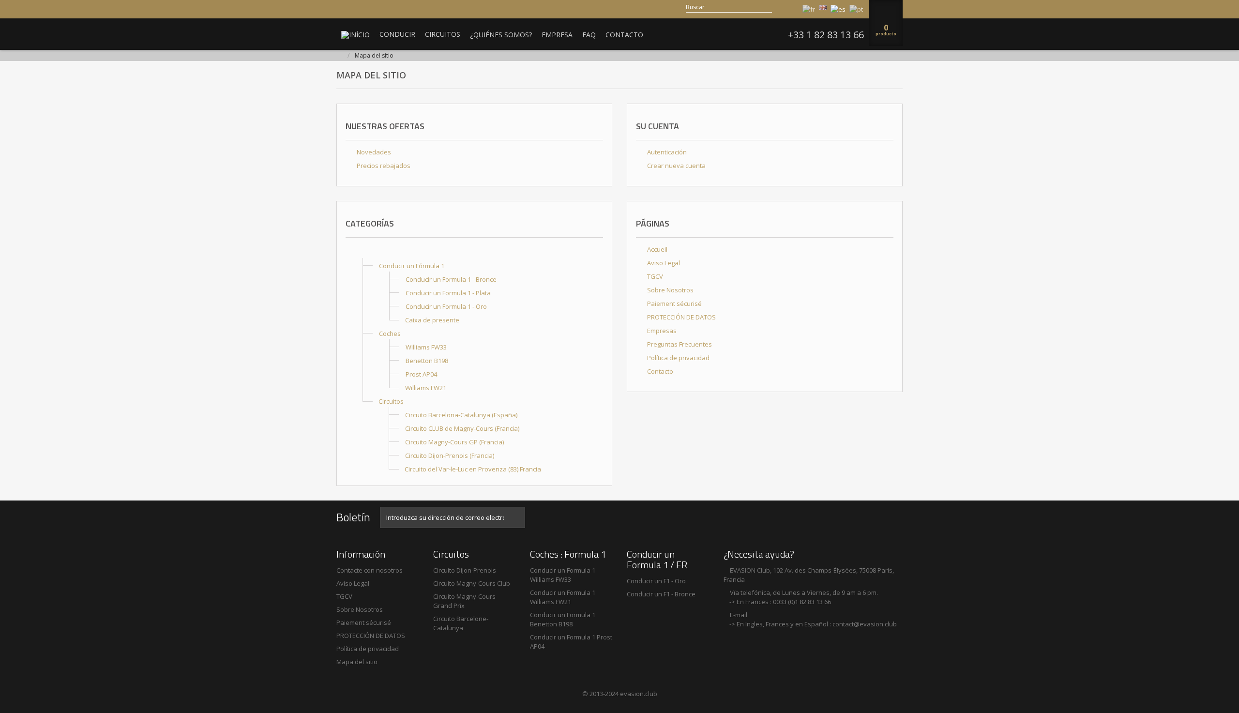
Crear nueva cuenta (676, 165)
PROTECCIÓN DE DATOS (681, 317)
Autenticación (666, 152)
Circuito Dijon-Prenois (464, 570)
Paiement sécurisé (674, 303)
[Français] (808, 9)
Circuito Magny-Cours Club (471, 583)
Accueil (656, 249)
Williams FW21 (425, 387)
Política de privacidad (678, 357)
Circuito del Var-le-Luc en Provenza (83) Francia (473, 469)
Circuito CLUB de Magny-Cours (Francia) (462, 428)
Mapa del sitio (357, 661)
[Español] (838, 9)
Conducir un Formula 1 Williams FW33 (562, 575)
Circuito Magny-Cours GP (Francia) (454, 442)
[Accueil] (362, 252)
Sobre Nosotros (670, 290)
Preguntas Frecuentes (679, 344)
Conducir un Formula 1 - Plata (448, 292)
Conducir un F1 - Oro (656, 580)
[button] (397, 34)
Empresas (661, 330)
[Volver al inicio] (339, 56)
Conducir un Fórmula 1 (411, 265)
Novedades (373, 152)
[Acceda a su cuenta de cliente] (792, 7)
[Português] (856, 9)
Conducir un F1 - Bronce (661, 594)
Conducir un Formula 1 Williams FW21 (562, 597)
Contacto (659, 371)
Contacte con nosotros (369, 570)
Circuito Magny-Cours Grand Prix (464, 601)
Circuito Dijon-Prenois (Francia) (449, 455)
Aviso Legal (663, 262)
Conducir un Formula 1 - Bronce (451, 279)
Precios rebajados (382, 165)
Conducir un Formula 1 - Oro (446, 306)
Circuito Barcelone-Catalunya (460, 623)
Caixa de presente (432, 320)
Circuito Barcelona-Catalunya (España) (461, 414)
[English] (823, 7)
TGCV (654, 276)
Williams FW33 (426, 347)
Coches (390, 333)
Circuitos (391, 401)
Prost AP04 (421, 374)
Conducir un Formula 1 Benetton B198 (562, 619)
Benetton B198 (427, 360)
